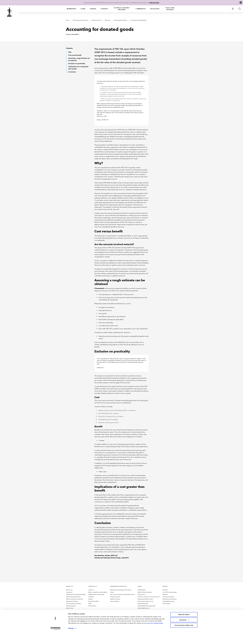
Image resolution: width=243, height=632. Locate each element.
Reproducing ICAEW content (145, 599)
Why (69, 52)
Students (104, 9)
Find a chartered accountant (73, 603)
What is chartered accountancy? (74, 599)
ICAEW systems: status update (96, 594)
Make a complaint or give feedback (97, 592)
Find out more (154, 3)
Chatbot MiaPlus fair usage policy (146, 606)
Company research (115, 596)
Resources (107, 20)
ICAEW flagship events (168, 601)
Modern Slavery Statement (145, 592)
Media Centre (69, 608)
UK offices (91, 596)
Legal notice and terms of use (145, 601)
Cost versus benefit (74, 55)
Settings (71, 628)
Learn (83, 9)
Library (112, 592)
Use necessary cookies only (184, 625)
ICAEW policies (142, 590)
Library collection (114, 601)
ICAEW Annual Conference (169, 599)
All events (165, 590)
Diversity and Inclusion (72, 601)
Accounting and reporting (120, 20)
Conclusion (72, 72)
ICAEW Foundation (71, 606)
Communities (141, 9)
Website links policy (143, 603)
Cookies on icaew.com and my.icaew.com (149, 596)
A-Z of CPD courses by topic (170, 592)
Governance (69, 592)
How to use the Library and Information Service (122, 594)
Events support (166, 603)
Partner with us (92, 606)
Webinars (165, 594)
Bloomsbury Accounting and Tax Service (120, 590)
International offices (93, 601)
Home (67, 20)
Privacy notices (141, 594)
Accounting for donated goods (138, 20)
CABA (89, 603)
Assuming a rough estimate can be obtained (79, 59)
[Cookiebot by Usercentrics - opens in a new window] (55, 628)
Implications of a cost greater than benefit (78, 68)
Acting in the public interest (73, 596)
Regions (90, 599)
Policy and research (170, 8)
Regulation (154, 9)
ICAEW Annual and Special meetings (75, 594)
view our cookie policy (155, 623)
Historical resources (115, 599)
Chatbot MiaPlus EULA (143, 608)
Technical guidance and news (122, 8)
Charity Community (96, 20)
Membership (71, 9)
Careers (93, 9)
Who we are (69, 590)
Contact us (91, 590)
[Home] (9, 12)
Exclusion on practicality (76, 63)
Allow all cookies (183, 614)
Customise (182, 620)
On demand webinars (168, 596)
